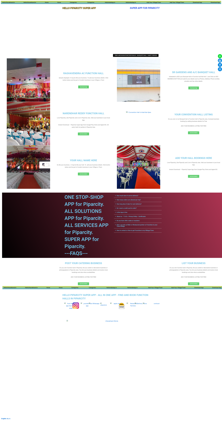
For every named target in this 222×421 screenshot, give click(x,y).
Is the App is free (122, 212)
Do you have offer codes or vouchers (128, 220)
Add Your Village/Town (154, 2)
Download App (197, 2)
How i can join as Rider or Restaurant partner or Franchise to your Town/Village (137, 225)
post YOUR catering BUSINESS (83, 263)
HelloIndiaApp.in (110, 2)
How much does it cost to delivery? (127, 195)
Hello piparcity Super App (79, 8)
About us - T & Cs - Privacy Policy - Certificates (131, 216)
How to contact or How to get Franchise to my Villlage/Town (135, 230)
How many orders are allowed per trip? (129, 200)
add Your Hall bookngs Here (193, 158)
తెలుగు (8, 418)
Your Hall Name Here (83, 160)
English (3, 418)
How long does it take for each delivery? (129, 204)
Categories (73, 2)
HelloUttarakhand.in (8, 2)
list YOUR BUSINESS (193, 263)
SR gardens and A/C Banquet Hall (193, 72)
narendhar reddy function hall (83, 113)
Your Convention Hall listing (193, 114)
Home (47, 2)
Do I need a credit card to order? (127, 208)
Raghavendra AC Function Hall (83, 73)
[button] (138, 196)
